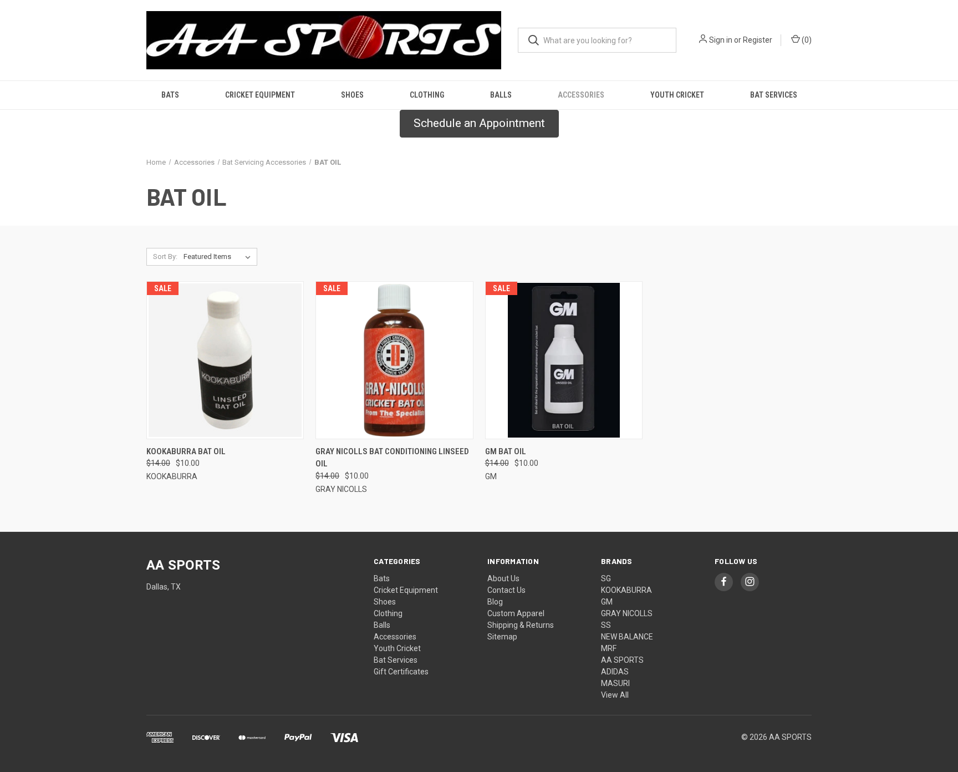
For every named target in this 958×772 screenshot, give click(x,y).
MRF (608, 648)
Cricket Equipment (260, 94)
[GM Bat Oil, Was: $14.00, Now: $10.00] (563, 360)
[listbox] (219, 256)
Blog (495, 601)
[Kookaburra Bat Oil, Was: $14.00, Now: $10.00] (225, 360)
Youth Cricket (677, 94)
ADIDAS (615, 671)
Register (757, 39)
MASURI (615, 683)
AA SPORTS (622, 660)
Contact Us (506, 590)
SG (606, 578)
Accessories (581, 94)
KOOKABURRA (626, 590)
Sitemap (502, 636)
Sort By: (165, 256)
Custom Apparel (515, 613)
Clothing (427, 94)
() (806, 39)
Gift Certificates (401, 671)
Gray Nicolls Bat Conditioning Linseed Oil (392, 457)
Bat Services (773, 94)
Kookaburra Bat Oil (186, 451)
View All (615, 694)
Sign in (720, 39)
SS (606, 625)
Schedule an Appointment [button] (479, 123)
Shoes (352, 94)
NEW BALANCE (627, 636)
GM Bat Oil (505, 451)
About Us (503, 578)
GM (607, 601)
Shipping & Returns (520, 625)
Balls (501, 94)
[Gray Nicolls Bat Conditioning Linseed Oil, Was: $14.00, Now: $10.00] (394, 360)
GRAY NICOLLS (627, 613)
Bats (170, 94)
